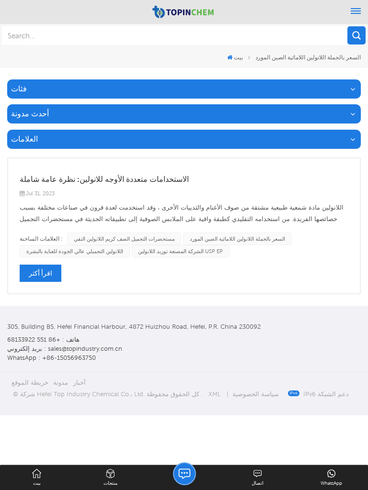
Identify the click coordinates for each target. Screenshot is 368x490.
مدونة (60, 382)
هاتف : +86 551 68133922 (43, 339)
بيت (238, 57)
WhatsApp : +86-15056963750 (51, 357)
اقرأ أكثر (40, 273)
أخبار (79, 382)
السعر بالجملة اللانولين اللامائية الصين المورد (237, 238)
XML (214, 394)
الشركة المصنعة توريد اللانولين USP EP (180, 251)
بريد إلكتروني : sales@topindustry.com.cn (64, 348)
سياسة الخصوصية (255, 394)
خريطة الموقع (30, 382)
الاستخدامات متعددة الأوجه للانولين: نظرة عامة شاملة (104, 179)
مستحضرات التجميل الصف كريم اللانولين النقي (124, 238)
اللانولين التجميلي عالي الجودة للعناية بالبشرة (74, 251)
